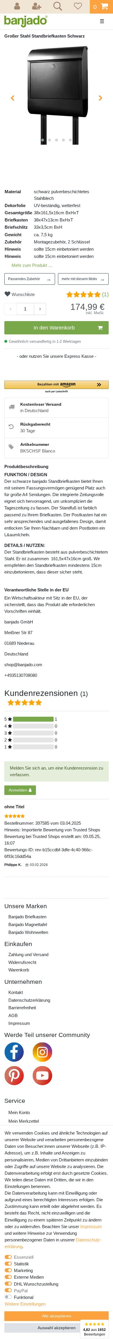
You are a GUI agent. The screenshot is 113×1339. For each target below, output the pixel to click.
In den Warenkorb (54, 328)
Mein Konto (19, 1112)
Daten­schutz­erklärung (29, 1000)
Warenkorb (18, 969)
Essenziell (23, 1257)
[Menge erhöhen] (40, 309)
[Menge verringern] (10, 309)
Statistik (21, 1263)
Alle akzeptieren (56, 1316)
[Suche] (56, 7)
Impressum (19, 1023)
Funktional (23, 1297)
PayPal (21, 1290)
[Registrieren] (37, 7)
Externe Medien (29, 1277)
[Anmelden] (18, 7)
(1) (105, 294)
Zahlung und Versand (28, 954)
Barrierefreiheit (22, 1007)
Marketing (23, 1270)
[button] (56, 387)
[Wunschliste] (77, 7)
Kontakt (15, 992)
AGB (13, 1015)
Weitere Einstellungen (25, 1303)
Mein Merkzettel (23, 1121)
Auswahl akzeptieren (57, 1327)
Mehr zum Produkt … (32, 265)
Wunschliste (22, 294)
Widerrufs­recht (22, 962)
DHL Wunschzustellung (36, 1284)
